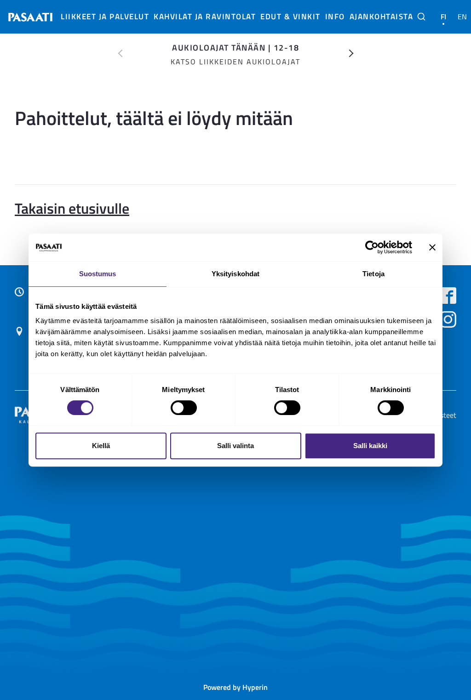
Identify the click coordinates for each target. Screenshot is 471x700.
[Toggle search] (421, 16)
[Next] (351, 53)
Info (335, 16)
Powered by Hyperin (235, 687)
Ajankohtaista (382, 16)
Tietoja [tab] (373, 274)
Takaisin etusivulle (72, 208)
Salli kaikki (370, 446)
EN (462, 16)
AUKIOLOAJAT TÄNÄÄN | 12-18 (235, 47)
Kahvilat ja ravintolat (205, 16)
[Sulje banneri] (432, 247)
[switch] (184, 407)
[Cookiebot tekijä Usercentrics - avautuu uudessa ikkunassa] (372, 247)
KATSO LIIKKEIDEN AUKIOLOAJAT (235, 61)
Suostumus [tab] (97, 274)
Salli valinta (235, 446)
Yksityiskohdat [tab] (235, 274)
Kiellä (101, 446)
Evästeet (442, 415)
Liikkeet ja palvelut (105, 16)
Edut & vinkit (290, 16)
